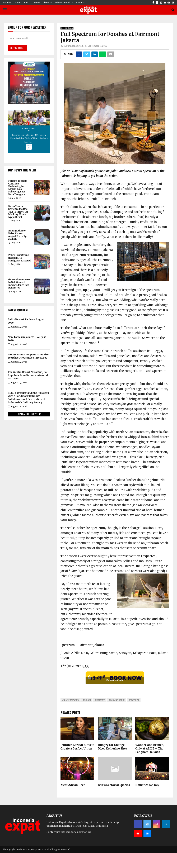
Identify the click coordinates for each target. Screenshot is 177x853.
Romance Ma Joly (147, 785)
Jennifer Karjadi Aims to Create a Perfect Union (77, 746)
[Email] (147, 833)
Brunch (87, 700)
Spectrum (134, 700)
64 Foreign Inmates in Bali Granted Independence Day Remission (19, 283)
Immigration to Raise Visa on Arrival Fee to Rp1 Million (17, 234)
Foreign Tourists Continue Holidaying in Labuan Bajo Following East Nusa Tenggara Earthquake (17, 188)
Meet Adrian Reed (72, 785)
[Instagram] (156, 824)
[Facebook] (138, 824)
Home (37, 2)
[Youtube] (138, 833)
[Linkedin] (166, 824)
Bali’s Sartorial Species (114, 785)
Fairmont (100, 700)
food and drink (116, 700)
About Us (47, 2)
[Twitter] (147, 824)
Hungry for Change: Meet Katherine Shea (112, 746)
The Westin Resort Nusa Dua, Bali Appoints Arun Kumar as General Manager (28, 375)
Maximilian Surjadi (73, 46)
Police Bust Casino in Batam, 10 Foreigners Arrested (19, 258)
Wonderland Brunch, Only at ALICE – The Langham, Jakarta (149, 748)
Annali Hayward (70, 700)
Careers (80, 2)
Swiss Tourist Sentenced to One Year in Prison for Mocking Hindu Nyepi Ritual (18, 211)
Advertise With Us (64, 2)
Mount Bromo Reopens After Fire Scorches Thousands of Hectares (28, 356)
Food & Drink (67, 28)
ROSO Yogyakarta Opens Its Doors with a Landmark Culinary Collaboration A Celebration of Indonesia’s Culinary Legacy (28, 397)
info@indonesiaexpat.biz (75, 832)
